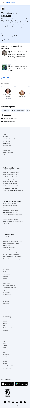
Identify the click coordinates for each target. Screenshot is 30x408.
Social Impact (6, 301)
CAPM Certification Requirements (11, 239)
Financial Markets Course (9, 217)
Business (6, 110)
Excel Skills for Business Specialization (12, 215)
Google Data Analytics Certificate (11, 174)
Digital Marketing (7, 146)
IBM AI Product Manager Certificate (11, 186)
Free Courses (6, 303)
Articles (4, 359)
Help (4, 352)
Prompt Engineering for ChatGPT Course (13, 221)
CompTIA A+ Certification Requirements (12, 241)
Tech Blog (5, 330)
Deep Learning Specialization (10, 212)
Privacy (4, 350)
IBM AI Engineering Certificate (10, 183)
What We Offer (6, 274)
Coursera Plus (6, 283)
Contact (5, 357)
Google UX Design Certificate (10, 181)
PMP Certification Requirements (11, 254)
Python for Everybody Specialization (12, 224)
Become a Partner (7, 299)
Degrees (5, 290)
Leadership (5, 276)
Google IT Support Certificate (10, 177)
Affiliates (5, 363)
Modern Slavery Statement (9, 366)
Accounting (5, 136)
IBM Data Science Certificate (10, 188)
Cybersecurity (6, 141)
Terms (4, 348)
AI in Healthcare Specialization (10, 210)
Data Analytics (6, 143)
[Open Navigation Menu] (3, 3)
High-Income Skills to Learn (9, 250)
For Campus (6, 297)
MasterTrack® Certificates (9, 288)
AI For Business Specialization (10, 206)
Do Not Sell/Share (7, 368)
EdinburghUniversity (9, 122)
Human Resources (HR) (8, 148)
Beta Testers (6, 323)
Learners (5, 319)
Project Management (8, 152)
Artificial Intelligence (19, 110)
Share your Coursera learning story (11, 259)
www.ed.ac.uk (7, 115)
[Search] (27, 3)
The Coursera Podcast (8, 328)
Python (4, 155)
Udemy (4, 306)
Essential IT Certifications (9, 247)
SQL (4, 157)
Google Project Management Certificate (13, 179)
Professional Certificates (9, 285)
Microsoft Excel (6, 150)
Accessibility (6, 354)
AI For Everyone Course (8, 208)
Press (4, 343)
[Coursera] (10, 2)
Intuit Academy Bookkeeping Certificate (13, 190)
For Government (7, 294)
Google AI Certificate (8, 170)
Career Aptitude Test (8, 237)
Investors (5, 345)
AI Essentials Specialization (9, 203)
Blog (4, 326)
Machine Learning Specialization (10, 219)
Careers (5, 279)
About (4, 272)
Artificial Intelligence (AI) (9, 139)
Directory (5, 361)
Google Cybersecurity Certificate (11, 172)
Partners (5, 321)
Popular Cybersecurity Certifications (12, 256)
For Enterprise (6, 292)
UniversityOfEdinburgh (10, 118)
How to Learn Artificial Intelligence (11, 252)
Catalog (4, 281)
